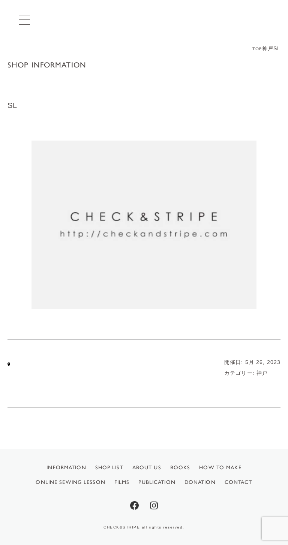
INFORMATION (66, 467)
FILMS (122, 482)
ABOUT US (146, 467)
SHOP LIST (109, 467)
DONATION (200, 482)
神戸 (262, 373)
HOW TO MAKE (220, 467)
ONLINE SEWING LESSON (70, 482)
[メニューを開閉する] (24, 19)
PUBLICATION (156, 482)
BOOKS (180, 467)
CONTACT (238, 482)
